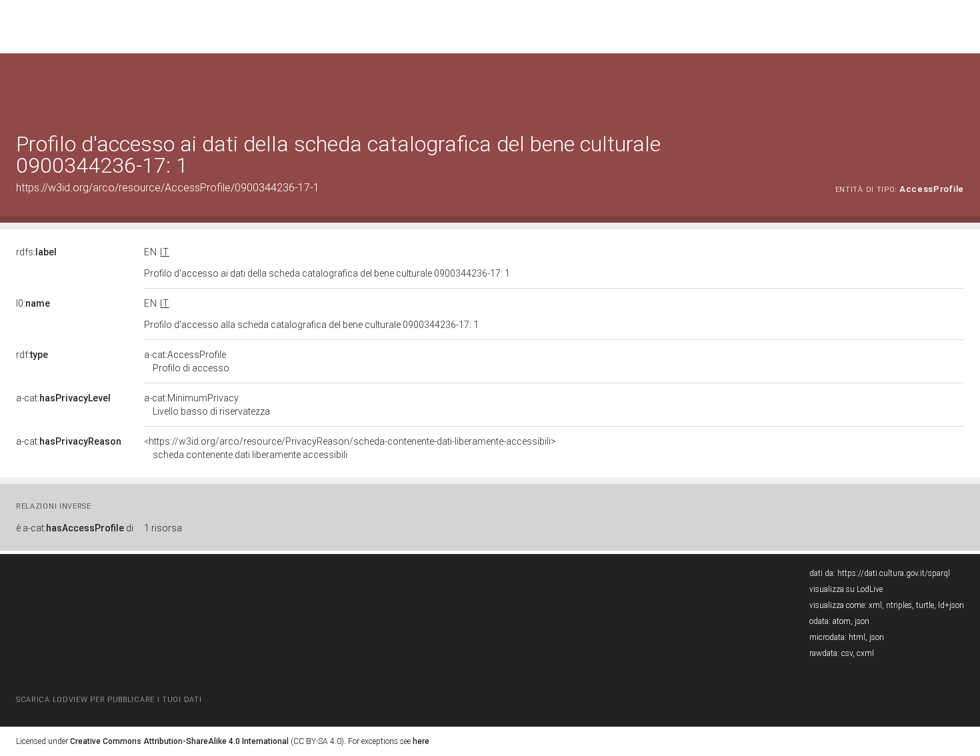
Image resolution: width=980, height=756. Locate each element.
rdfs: (36, 252)
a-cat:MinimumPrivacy (207, 405)
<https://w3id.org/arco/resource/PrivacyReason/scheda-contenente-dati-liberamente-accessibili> (350, 448)
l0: (33, 303)
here (421, 741)
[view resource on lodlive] (957, 86)
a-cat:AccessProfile (186, 361)
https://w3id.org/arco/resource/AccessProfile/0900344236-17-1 (167, 187)
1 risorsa (163, 528)
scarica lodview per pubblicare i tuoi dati (108, 699)
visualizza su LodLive (846, 589)
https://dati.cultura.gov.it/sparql (893, 573)
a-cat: (63, 398)
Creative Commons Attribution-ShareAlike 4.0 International (179, 741)
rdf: (32, 354)
